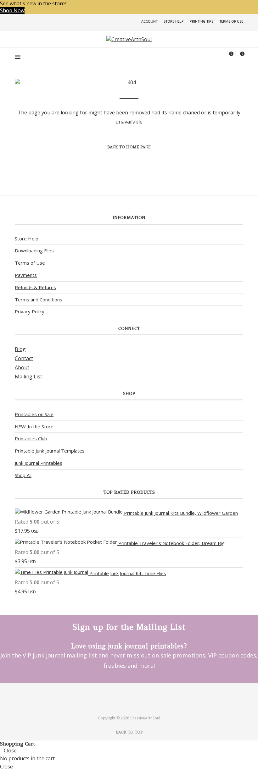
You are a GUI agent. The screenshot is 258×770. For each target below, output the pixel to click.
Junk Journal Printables (38, 463)
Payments (26, 275)
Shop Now (12, 10)
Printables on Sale (34, 414)
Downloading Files (34, 250)
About (22, 367)
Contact (24, 358)
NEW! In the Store (34, 426)
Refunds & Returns (35, 287)
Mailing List (28, 376)
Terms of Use (231, 21)
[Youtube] (137, 696)
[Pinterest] (121, 696)
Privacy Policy (29, 311)
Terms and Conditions (38, 299)
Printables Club (31, 438)
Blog (20, 349)
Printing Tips (201, 21)
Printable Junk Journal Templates (50, 451)
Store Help (174, 21)
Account (149, 21)
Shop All (23, 475)
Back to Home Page (129, 147)
